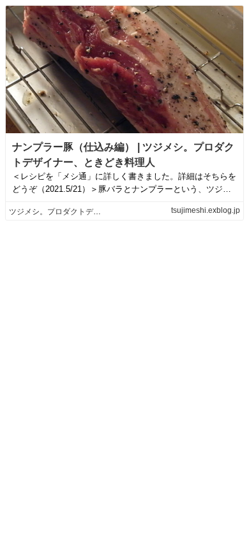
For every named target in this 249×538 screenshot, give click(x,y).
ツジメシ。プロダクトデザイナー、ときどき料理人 (97, 211)
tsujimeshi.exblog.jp (205, 210)
